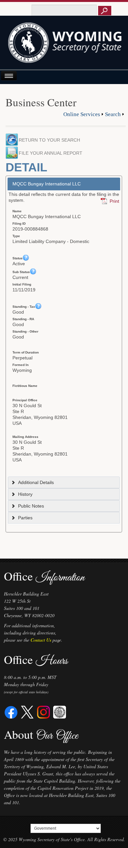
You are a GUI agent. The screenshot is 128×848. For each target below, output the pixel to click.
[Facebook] (11, 711)
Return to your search (49, 140)
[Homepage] (64, 45)
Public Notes (31, 506)
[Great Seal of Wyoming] (59, 711)
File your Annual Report (52, 153)
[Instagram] (43, 711)
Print (114, 201)
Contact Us (41, 640)
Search (113, 114)
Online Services (81, 114)
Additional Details (36, 482)
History (25, 494)
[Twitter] (27, 711)
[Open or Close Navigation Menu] (9, 75)
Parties (25, 517)
